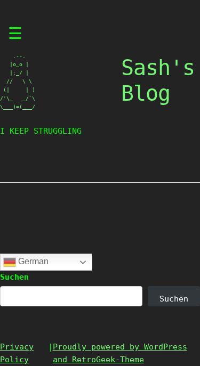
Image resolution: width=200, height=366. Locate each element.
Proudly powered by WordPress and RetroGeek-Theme (120, 353)
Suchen (14, 277)
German (32, 261)
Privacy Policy (17, 353)
